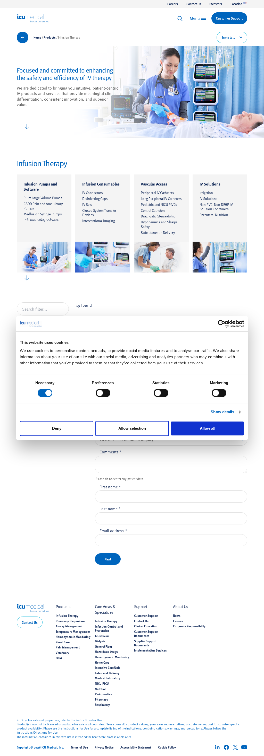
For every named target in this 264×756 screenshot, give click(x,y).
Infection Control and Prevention (109, 628)
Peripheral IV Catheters (157, 192)
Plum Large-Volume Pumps (42, 197)
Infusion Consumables (101, 184)
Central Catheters (153, 210)
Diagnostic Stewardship (158, 216)
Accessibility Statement (135, 747)
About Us (180, 606)
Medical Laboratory (107, 678)
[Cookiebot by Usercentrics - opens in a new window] (221, 324)
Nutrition (100, 689)
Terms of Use (79, 747)
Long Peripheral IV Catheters (161, 198)
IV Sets (87, 204)
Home (37, 37)
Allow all (207, 428)
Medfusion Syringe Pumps (42, 214)
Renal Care (62, 642)
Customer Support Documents (146, 633)
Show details (222, 412)
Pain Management (67, 647)
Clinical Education (146, 626)
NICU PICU (102, 683)
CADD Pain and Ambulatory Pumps (43, 206)
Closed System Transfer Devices (99, 212)
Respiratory (102, 704)
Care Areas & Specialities (105, 608)
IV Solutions (210, 184)
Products (50, 37)
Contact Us (193, 4)
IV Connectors (92, 192)
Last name (110, 508)
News (176, 615)
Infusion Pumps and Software (40, 186)
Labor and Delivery (107, 673)
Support (140, 606)
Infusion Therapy (67, 615)
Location (236, 4)
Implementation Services (150, 650)
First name (110, 486)
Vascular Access (154, 184)
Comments (111, 451)
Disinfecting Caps (95, 198)
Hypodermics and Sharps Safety (159, 224)
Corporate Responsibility (189, 626)
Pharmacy (101, 699)
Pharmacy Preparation (70, 621)
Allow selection (132, 428)
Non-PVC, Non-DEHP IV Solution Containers (216, 207)
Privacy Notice (104, 747)
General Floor (103, 646)
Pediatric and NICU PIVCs (159, 204)
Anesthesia (102, 636)
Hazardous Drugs (106, 651)
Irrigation (206, 192)
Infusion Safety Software (41, 219)
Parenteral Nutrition (214, 214)
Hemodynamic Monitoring (73, 636)
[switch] (103, 393)
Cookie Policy (167, 747)
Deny (56, 428)
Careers (172, 4)
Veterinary (62, 652)
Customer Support (146, 615)
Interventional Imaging (98, 220)
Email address (113, 530)
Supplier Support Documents (145, 643)
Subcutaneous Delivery (158, 232)
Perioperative (103, 694)
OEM (59, 658)
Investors (215, 4)
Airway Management (69, 626)
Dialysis (100, 641)
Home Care (102, 662)
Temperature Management (73, 631)
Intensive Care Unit (107, 667)
